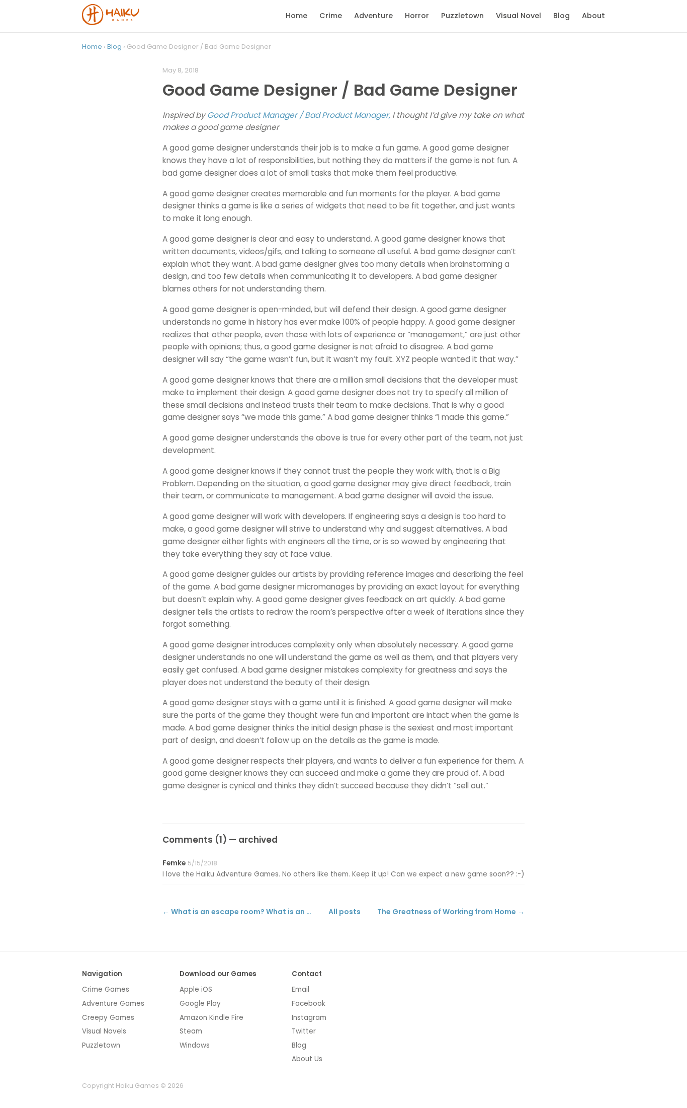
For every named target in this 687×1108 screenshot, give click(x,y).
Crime (330, 16)
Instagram (309, 1017)
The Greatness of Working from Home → (451, 912)
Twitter (304, 1031)
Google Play (200, 1003)
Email (300, 989)
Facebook (308, 1003)
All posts (344, 912)
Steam (191, 1031)
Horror (417, 16)
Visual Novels (104, 1031)
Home (296, 16)
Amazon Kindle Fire (211, 1017)
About (593, 16)
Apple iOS (196, 989)
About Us (307, 1059)
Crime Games (105, 989)
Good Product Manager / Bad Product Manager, (298, 115)
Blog (561, 16)
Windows (195, 1045)
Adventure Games (113, 1003)
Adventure (373, 16)
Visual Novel (518, 16)
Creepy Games (108, 1017)
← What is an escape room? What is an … (236, 912)
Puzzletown (462, 16)
